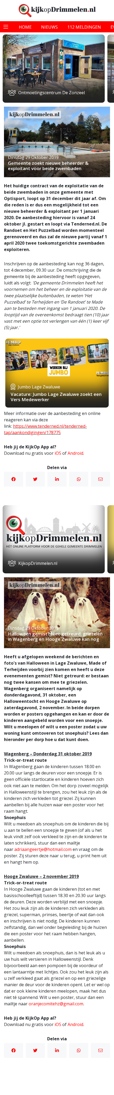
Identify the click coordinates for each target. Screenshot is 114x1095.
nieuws (49, 27)
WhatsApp (78, 479)
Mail (100, 479)
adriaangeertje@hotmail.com (43, 849)
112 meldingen (84, 27)
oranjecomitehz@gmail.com (56, 1004)
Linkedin (57, 479)
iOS (58, 453)
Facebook (13, 479)
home (25, 27)
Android (75, 453)
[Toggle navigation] (6, 27)
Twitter (35, 479)
